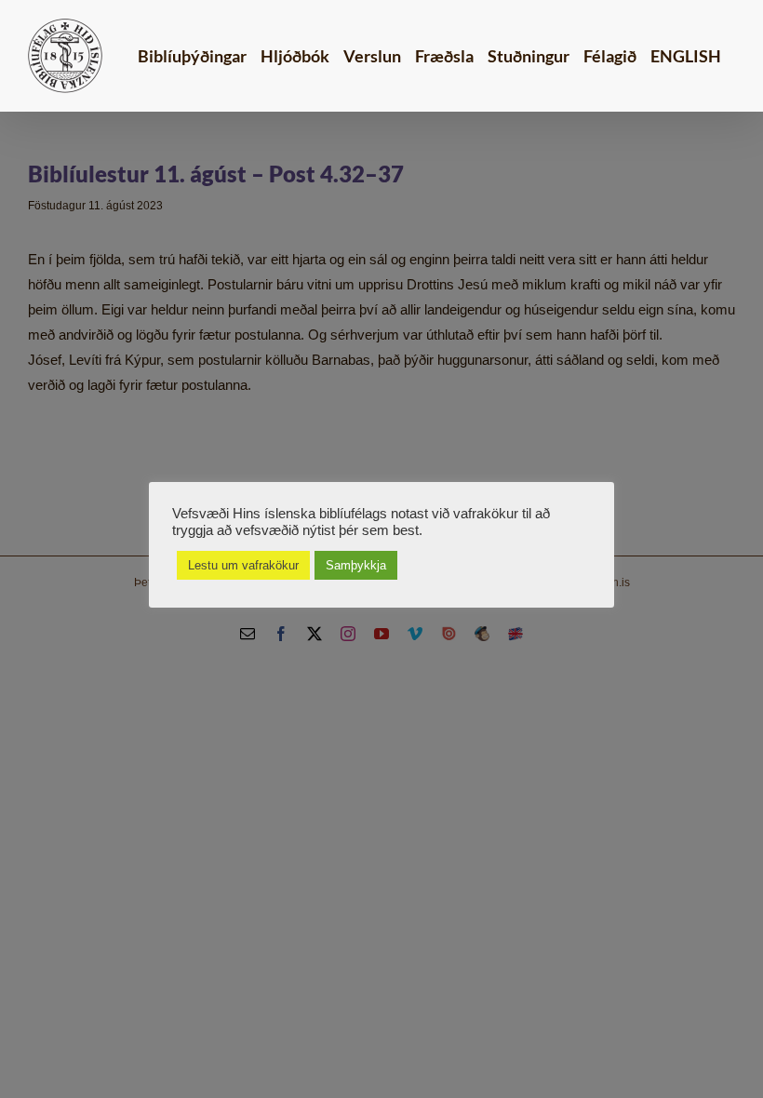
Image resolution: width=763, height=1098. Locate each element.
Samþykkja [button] (356, 565)
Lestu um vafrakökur (243, 565)
